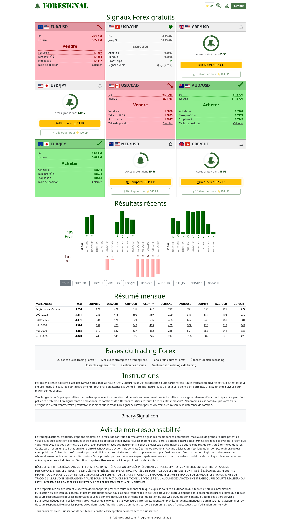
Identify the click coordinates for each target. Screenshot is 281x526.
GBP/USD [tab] (114, 283)
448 (98, 336)
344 (98, 320)
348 (189, 314)
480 (225, 320)
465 (170, 325)
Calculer (97, 65)
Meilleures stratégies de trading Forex (124, 360)
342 (243, 325)
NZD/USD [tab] (196, 283)
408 (225, 314)
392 (135, 314)
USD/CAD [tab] (147, 283)
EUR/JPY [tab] (180, 283)
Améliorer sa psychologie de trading (174, 365)
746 (151, 336)
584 (206, 314)
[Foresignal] (61, 5)
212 (170, 336)
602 (206, 336)
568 (189, 325)
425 (243, 336)
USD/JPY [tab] (130, 283)
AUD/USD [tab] (164, 283)
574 (116, 320)
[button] (219, 6)
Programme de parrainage (154, 517)
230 (243, 314)
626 (225, 336)
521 (135, 320)
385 (243, 330)
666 (151, 320)
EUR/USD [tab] (80, 283)
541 (225, 330)
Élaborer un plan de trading (207, 360)
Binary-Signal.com (140, 416)
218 (170, 330)
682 (151, 330)
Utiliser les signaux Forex (100, 365)
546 (116, 336)
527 (135, 336)
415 (116, 314)
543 (135, 325)
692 (189, 320)
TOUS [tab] (65, 283)
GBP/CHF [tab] (213, 283)
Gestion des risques (133, 365)
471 (116, 325)
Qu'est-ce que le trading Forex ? (76, 360)
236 (98, 314)
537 (116, 330)
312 (98, 330)
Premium (239, 6)
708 (189, 336)
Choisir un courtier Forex (169, 360)
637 (135, 330)
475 (151, 325)
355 (206, 330)
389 (151, 314)
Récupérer (210, 65)
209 (170, 314)
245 (206, 320)
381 (243, 320)
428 (170, 320)
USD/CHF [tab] (97, 283)
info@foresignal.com (123, 517)
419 (225, 325)
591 (189, 330)
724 (206, 325)
